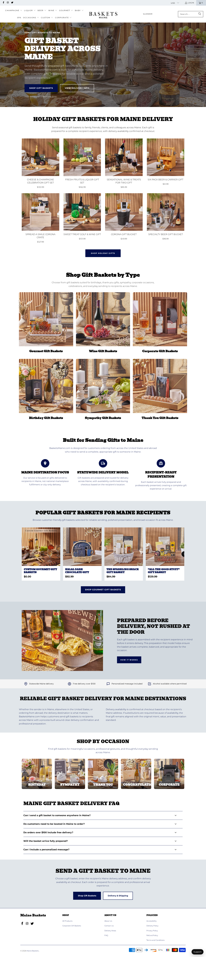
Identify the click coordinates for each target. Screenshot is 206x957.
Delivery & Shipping (118, 895)
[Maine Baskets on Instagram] (7, 3)
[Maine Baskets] (103, 14)
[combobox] (190, 14)
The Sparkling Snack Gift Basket (123, 571)
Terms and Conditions (155, 940)
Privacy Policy (152, 931)
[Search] (199, 14)
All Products (67, 921)
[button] (13, 10)
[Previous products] (22, 554)
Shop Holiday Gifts (103, 253)
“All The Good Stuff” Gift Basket (164, 571)
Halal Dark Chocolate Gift (77, 571)
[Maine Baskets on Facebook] (3, 3)
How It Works (129, 660)
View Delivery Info (77, 88)
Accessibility (151, 921)
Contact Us (109, 926)
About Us (108, 921)
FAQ (106, 935)
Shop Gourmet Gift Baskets (103, 589)
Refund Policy (152, 935)
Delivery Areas (110, 931)
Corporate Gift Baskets (71, 926)
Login (191, 3)
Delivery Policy (152, 926)
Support (198, 952)
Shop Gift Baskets (41, 88)
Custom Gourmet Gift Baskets (40, 571)
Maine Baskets (33, 951)
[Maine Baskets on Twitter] (12, 3)
